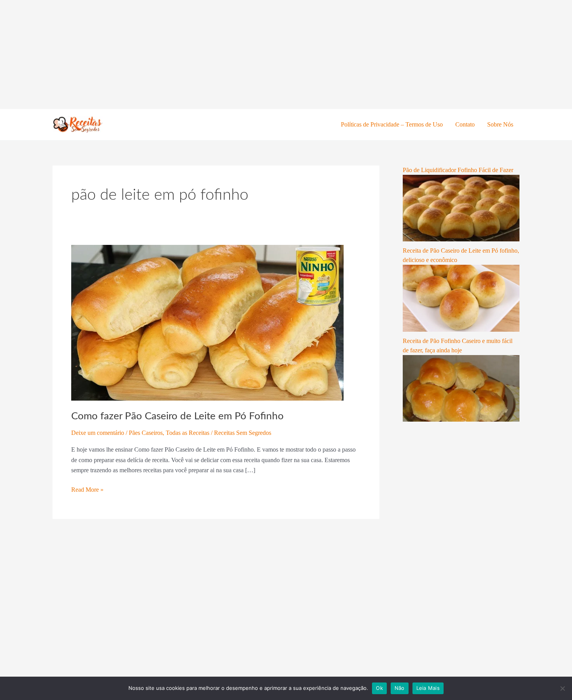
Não (400, 688)
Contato (465, 124)
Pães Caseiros (146, 432)
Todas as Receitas (187, 432)
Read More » (87, 489)
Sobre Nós (500, 124)
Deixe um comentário (97, 432)
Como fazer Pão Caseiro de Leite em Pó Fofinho (177, 416)
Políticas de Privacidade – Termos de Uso (392, 124)
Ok (379, 688)
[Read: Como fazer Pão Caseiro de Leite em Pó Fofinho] (207, 322)
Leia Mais (428, 688)
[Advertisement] (233, 54)
